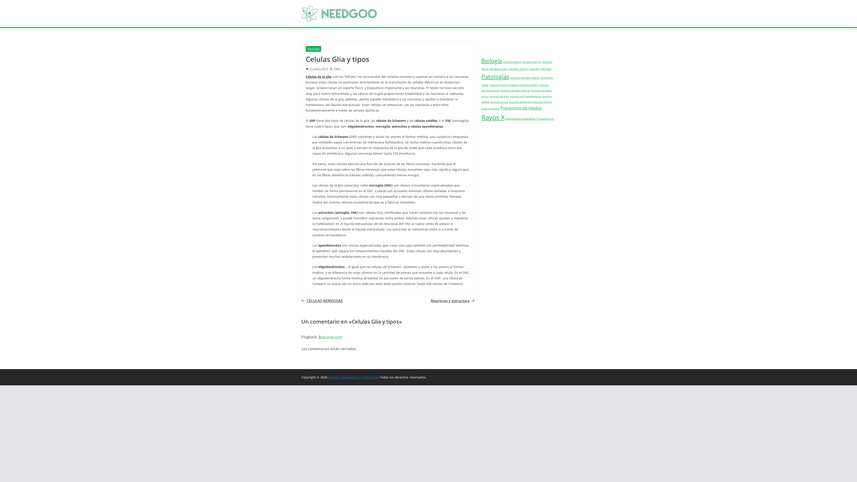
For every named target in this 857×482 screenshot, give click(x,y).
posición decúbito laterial (515, 90)
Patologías (495, 77)
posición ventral (542, 102)
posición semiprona (520, 102)
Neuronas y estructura (450, 300)
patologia (545, 69)
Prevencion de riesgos (521, 108)
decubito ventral (531, 62)
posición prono (499, 102)
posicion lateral (499, 85)
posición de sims (499, 96)
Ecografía (534, 69)
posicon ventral (490, 108)
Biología (491, 60)
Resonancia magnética (520, 119)
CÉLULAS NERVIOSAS (325, 300)
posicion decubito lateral (524, 77)
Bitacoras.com (330, 336)
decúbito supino (518, 69)
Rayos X (493, 117)
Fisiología (313, 48)
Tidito (336, 69)
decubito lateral (512, 62)
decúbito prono (499, 69)
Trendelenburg (545, 118)
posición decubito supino (523, 85)
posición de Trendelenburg (525, 96)
